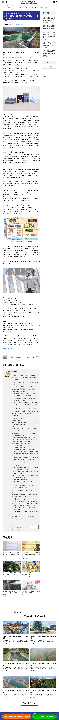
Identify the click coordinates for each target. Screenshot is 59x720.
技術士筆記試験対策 (7, 348)
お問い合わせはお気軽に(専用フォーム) (43, 716)
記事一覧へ (34, 526)
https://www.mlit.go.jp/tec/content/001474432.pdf (17, 57)
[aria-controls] (3, 2)
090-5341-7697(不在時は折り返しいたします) (15, 716)
